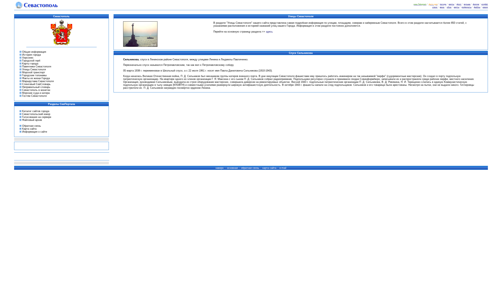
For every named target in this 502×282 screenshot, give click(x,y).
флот (459, 4)
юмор (485, 7)
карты (451, 4)
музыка (467, 4)
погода (443, 4)
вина (442, 7)
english (484, 4)
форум (476, 4)
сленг (434, 7)
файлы (477, 7)
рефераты (466, 7)
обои (449, 7)
